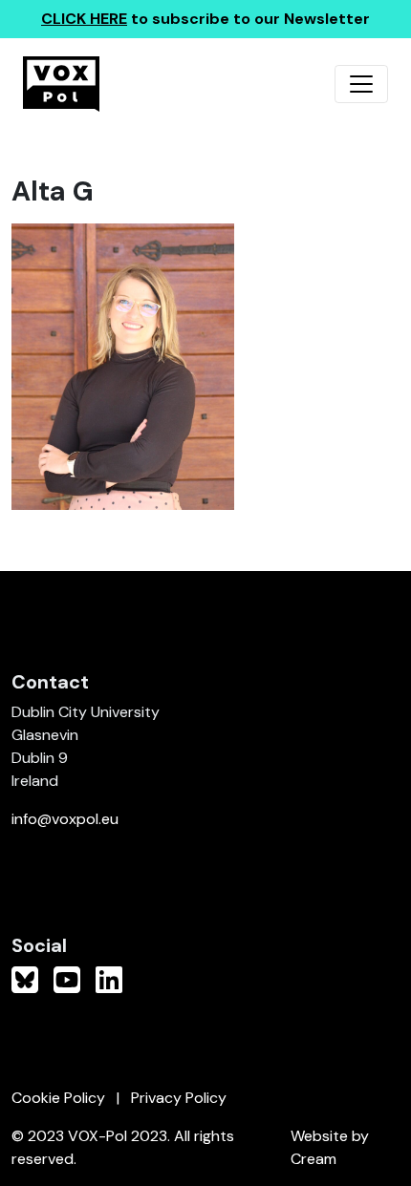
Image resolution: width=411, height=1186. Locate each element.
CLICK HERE (84, 19)
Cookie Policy (58, 1098)
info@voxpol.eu (65, 819)
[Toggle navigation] (361, 84)
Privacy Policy (179, 1098)
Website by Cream (330, 1147)
